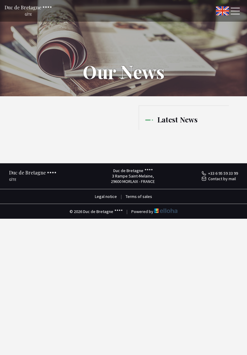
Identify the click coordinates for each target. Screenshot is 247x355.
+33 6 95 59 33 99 (223, 173)
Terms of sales (139, 196)
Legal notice (106, 196)
